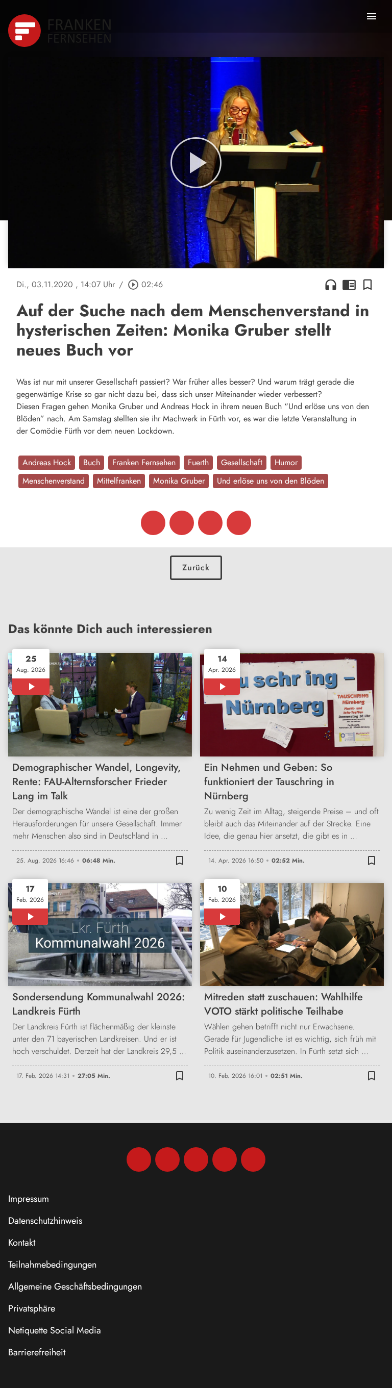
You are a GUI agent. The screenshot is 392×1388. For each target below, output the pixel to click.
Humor (286, 462)
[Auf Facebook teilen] (153, 523)
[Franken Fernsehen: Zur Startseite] (60, 30)
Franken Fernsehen (144, 462)
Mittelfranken (119, 481)
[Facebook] (139, 1159)
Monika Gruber (179, 481)
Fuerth (198, 462)
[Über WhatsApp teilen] (210, 523)
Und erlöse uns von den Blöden (270, 481)
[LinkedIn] (224, 1159)
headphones (331, 284)
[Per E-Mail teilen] (239, 523)
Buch (91, 462)
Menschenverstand (53, 481)
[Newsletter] (253, 1159)
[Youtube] (196, 1159)
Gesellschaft (241, 462)
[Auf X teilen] (181, 523)
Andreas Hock (46, 462)
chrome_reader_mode (349, 284)
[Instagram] (167, 1159)
